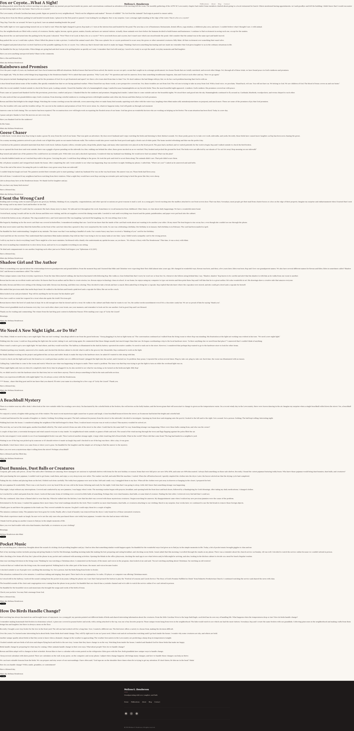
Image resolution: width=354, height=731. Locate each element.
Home (126, 702)
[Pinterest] (137, 713)
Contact (227, 4)
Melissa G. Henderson (136, 3)
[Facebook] (126, 713)
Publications (204, 4)
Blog (219, 4)
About (213, 4)
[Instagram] (131, 713)
